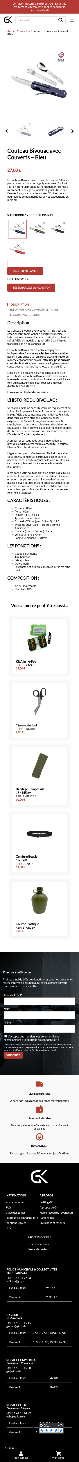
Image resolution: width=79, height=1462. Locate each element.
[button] (71, 20)
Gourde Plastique (27, 924)
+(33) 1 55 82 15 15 (18, 1323)
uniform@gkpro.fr (17, 1281)
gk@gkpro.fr (13, 1371)
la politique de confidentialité (41, 1039)
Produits (23, 31)
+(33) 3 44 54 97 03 (18, 1277)
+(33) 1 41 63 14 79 (18, 1413)
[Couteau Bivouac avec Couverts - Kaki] (37, 229)
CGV (8, 1228)
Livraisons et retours (52, 1222)
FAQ (8, 1207)
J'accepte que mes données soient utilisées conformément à (31, 1038)
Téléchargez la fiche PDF (31, 287)
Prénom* (9, 1022)
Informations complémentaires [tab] (34, 309)
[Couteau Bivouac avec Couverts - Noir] (58, 229)
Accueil (11, 31)
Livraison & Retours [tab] (25, 314)
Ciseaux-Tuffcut (26, 725)
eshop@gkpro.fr (15, 1416)
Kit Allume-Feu (26, 661)
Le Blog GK (46, 1202)
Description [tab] (20, 304)
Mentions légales (16, 1222)
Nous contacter (15, 1202)
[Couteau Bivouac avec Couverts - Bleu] (17, 229)
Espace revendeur (38, 1244)
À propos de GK (49, 1207)
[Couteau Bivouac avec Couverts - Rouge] (17, 249)
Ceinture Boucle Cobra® (26, 858)
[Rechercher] (61, 20)
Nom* (7, 1008)
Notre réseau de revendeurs (56, 1212)
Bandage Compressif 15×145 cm (30, 791)
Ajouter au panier (25, 271)
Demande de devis (39, 1249)
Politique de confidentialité (22, 1217)
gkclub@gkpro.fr (16, 1326)
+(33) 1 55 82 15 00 (18, 1368)
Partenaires (47, 1217)
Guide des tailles (16, 1212)
